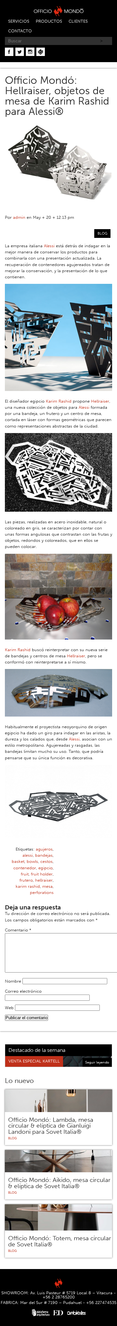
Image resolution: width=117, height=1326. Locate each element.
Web (9, 1007)
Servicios (18, 21)
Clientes (78, 21)
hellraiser (44, 880)
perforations (42, 892)
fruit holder (42, 874)
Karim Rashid (59, 401)
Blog (102, 233)
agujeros (44, 849)
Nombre (13, 981)
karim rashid (28, 886)
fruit (25, 874)
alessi (27, 855)
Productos (49, 21)
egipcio (45, 867)
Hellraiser (100, 401)
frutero (26, 880)
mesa (47, 886)
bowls (32, 861)
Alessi (49, 245)
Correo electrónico (23, 991)
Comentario (18, 930)
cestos (46, 861)
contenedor (24, 867)
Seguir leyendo (97, 1062)
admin (19, 217)
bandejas (44, 855)
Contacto (20, 30)
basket (18, 861)
